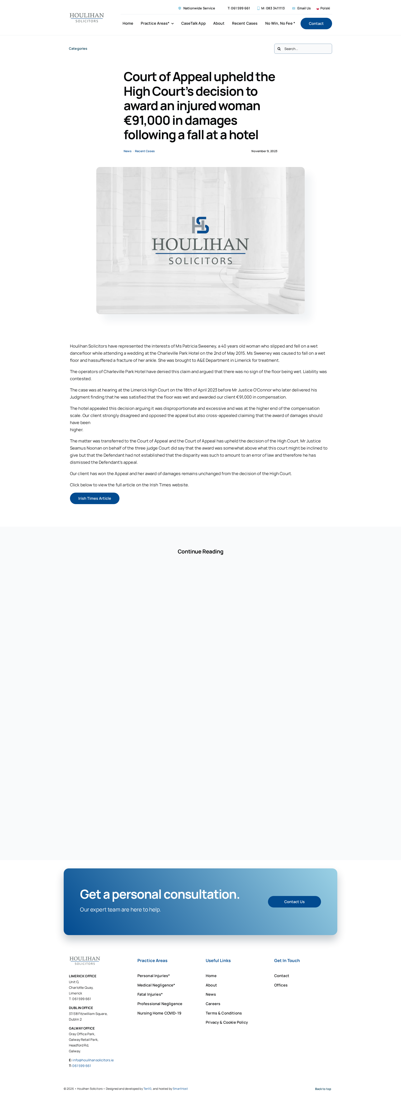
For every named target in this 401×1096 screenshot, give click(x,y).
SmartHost (180, 1089)
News (128, 151)
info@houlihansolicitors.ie (93, 1060)
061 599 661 (81, 1065)
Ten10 (147, 1089)
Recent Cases (145, 151)
